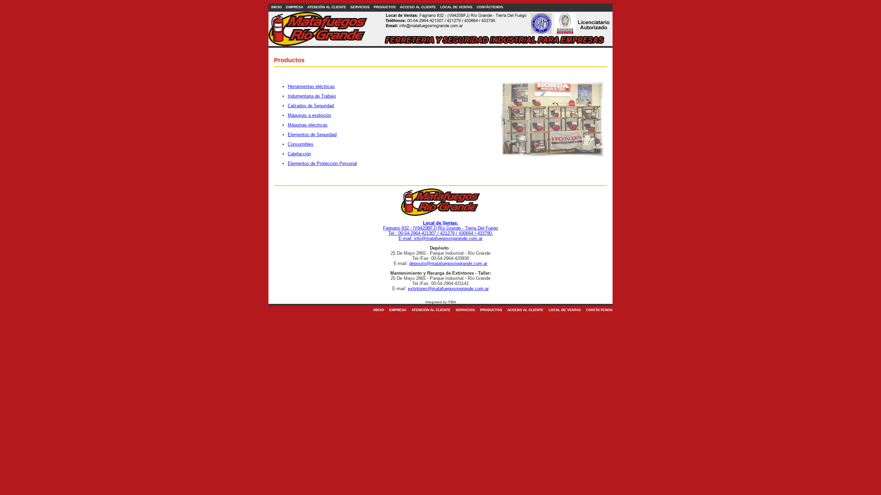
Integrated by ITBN (440, 302)
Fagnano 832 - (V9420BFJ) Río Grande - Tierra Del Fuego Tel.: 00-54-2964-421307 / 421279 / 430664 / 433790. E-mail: (440, 230)
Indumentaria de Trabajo (312, 96)
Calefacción (299, 153)
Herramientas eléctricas (311, 86)
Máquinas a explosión (309, 115)
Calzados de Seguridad (311, 105)
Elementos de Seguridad (312, 134)
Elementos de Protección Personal (322, 163)
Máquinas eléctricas (308, 125)
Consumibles (301, 144)
